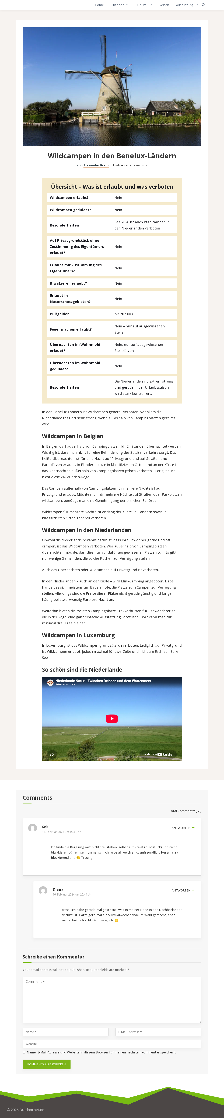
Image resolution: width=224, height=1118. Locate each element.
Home (99, 5)
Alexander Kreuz (96, 165)
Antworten (181, 828)
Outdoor (117, 5)
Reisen (164, 5)
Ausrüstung (185, 5)
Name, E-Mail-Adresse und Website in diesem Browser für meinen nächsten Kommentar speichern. (101, 1052)
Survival (141, 5)
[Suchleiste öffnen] (203, 5)
